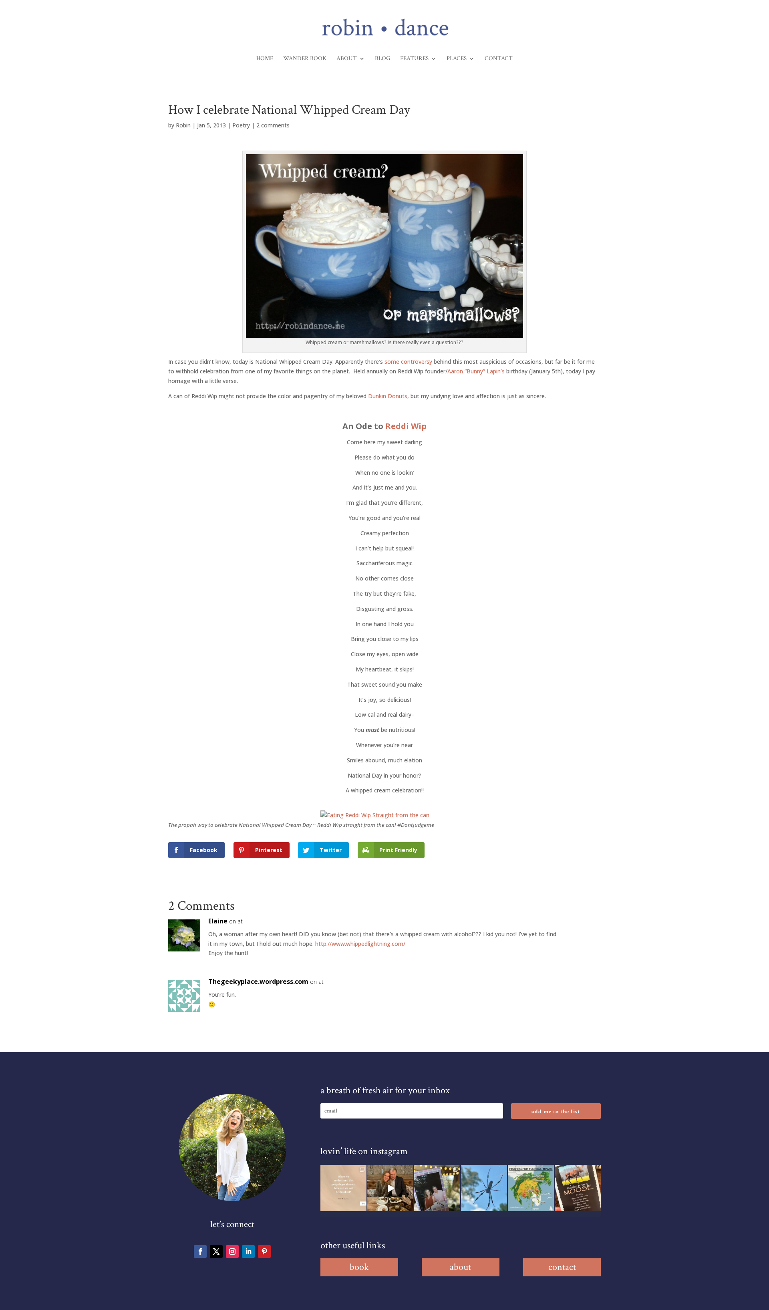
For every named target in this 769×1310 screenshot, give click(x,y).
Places (457, 59)
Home (264, 59)
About (346, 59)
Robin (183, 125)
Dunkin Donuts (387, 396)
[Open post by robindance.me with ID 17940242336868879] (531, 1188)
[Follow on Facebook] (200, 1251)
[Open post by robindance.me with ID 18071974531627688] (343, 1188)
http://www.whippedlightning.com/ (360, 943)
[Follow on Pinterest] (264, 1251)
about (460, 1267)
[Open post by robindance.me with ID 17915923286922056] (437, 1188)
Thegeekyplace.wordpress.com (258, 981)
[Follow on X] (216, 1251)
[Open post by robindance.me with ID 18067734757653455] (484, 1188)
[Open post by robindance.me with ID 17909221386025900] (390, 1188)
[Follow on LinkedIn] (248, 1251)
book (359, 1267)
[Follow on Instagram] (232, 1251)
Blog (382, 59)
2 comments (273, 125)
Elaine (217, 921)
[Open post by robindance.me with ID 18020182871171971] (578, 1188)
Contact (499, 59)
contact (562, 1267)
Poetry (241, 125)
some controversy (408, 361)
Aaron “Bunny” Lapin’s (476, 371)
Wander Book (304, 59)
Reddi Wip (406, 426)
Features (414, 59)
